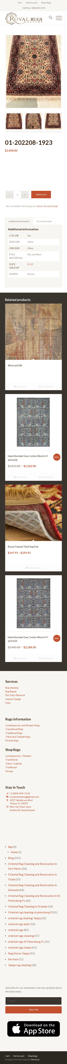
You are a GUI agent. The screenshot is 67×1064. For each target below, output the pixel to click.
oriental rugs (15, 929)
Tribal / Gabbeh (13, 763)
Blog (11, 858)
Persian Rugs (12, 740)
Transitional (11, 759)
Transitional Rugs (14, 729)
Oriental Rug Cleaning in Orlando (28, 906)
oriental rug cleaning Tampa (24, 918)
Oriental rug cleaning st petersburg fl (30, 912)
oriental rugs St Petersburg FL (26, 941)
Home (14, 852)
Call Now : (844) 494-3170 (33, 8)
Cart (20, 2)
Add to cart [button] (21, 477)
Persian (9, 771)
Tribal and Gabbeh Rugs (17, 736)
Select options (34, 568)
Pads (8, 702)
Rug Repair (11, 691)
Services (13, 959)
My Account (31, 2)
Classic (39, 206)
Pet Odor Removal (15, 695)
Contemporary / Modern (18, 756)
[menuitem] (20, 3)
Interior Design (13, 699)
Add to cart (41, 194)
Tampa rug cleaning (19, 965)
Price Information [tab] (44, 221)
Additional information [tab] (19, 221)
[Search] (48, 18)
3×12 (30, 264)
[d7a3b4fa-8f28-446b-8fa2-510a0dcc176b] (28, 18)
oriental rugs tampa (19, 947)
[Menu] (57, 18)
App (10, 846)
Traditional (11, 767)
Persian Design (51, 206)
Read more (21, 386)
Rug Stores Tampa (18, 953)
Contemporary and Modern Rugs (22, 725)
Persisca (35, 1059)
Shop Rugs (46, 2)
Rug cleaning (11, 687)
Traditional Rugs (13, 733)
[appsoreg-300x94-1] (33, 1028)
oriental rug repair (19, 924)
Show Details (47, 386)
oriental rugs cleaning (21, 935)
